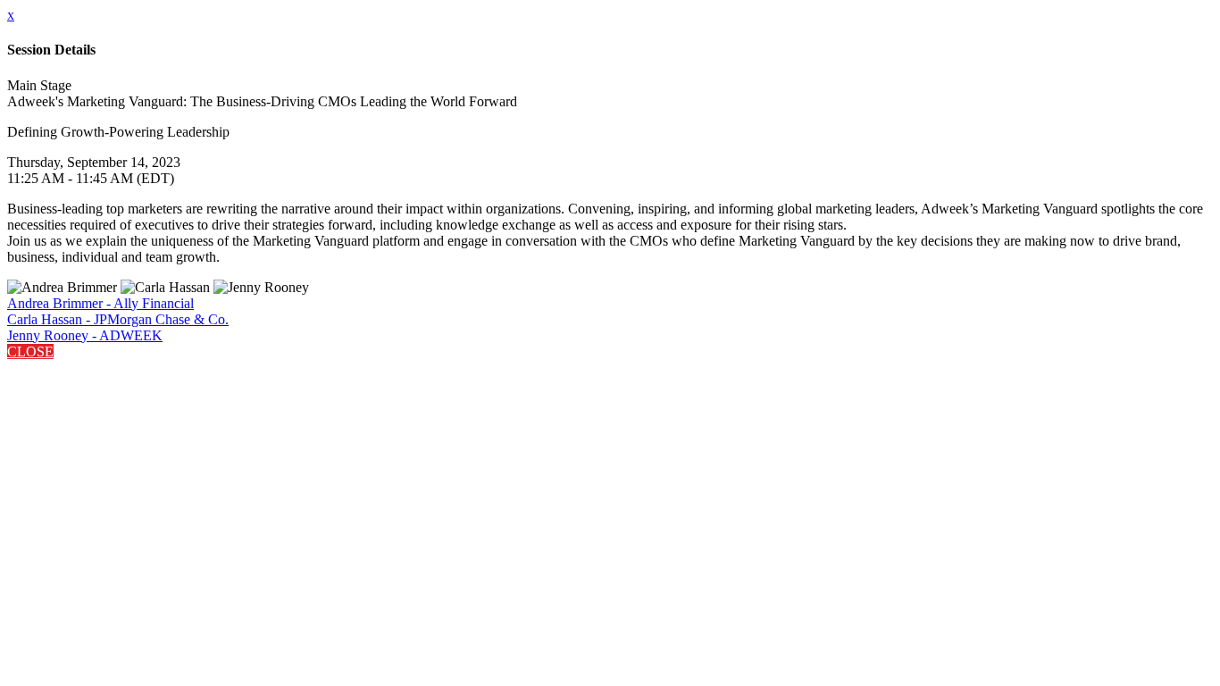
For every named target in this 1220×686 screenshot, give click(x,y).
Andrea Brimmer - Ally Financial (100, 303)
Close (30, 351)
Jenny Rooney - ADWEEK (85, 335)
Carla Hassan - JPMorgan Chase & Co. (118, 319)
